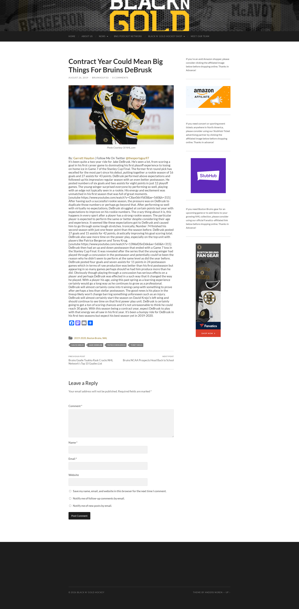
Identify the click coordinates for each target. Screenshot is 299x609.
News (102, 36)
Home (72, 36)
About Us (87, 36)
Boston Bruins (94, 338)
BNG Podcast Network (128, 36)
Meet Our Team (200, 36)
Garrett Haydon (83, 158)
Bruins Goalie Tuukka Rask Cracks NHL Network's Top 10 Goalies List (91, 360)
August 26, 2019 (78, 77)
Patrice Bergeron (116, 345)
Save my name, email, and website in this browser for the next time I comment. (119, 491)
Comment (75, 406)
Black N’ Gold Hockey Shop (165, 36)
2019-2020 (80, 338)
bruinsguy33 (100, 77)
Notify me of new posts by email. (92, 505)
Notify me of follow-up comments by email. (99, 498)
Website (74, 475)
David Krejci (77, 345)
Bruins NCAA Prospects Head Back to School (148, 358)
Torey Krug (136, 345)
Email (73, 458)
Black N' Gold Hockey (90, 592)
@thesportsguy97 (137, 158)
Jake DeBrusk (95, 345)
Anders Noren (214, 592)
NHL (104, 338)
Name (73, 442)
